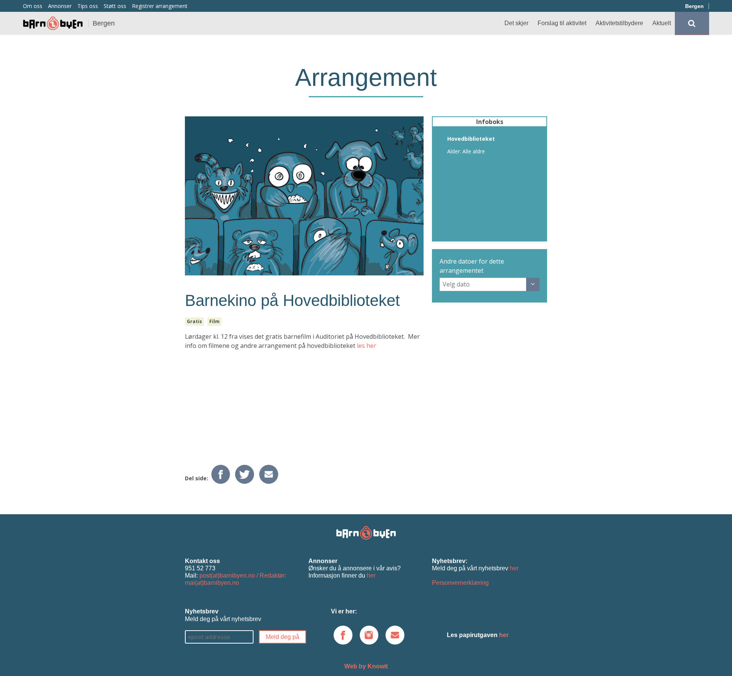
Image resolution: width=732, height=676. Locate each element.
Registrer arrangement (160, 6)
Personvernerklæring (460, 582)
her (371, 575)
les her (366, 345)
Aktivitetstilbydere (619, 23)
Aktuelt (661, 23)
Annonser (60, 6)
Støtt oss (115, 6)
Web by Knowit (366, 666)
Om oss (32, 6)
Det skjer (516, 23)
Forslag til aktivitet (562, 23)
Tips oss (87, 6)
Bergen (694, 6)
